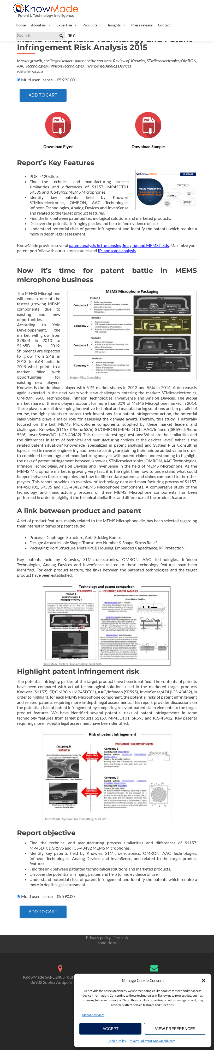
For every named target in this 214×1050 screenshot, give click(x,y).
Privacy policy (98, 937)
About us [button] (38, 25)
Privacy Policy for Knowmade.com (152, 1041)
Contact (164, 25)
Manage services (93, 1015)
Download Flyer (58, 146)
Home (21, 25)
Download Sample (148, 146)
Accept (110, 1028)
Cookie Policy (117, 1041)
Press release (141, 25)
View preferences (175, 1028)
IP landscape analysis (117, 250)
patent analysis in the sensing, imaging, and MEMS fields (119, 245)
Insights (114, 25)
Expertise (64, 25)
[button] (203, 980)
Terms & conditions (113, 940)
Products (89, 25)
